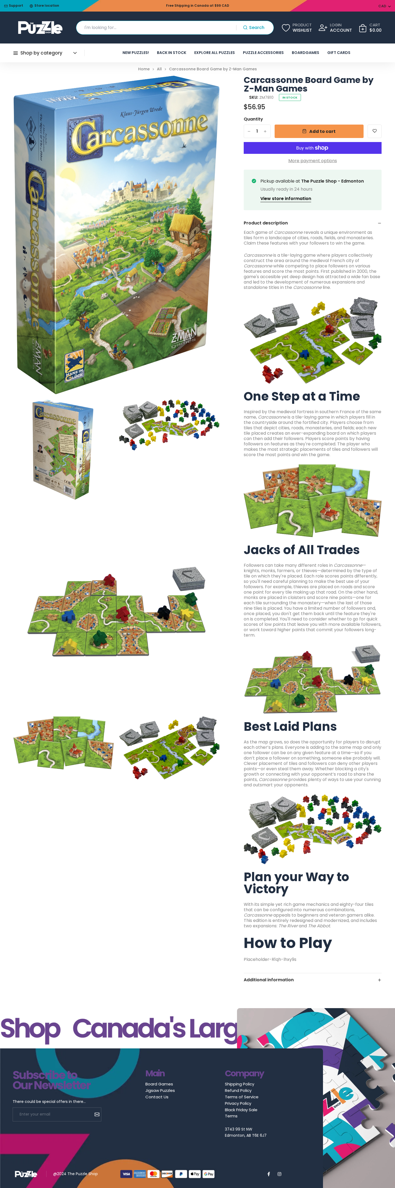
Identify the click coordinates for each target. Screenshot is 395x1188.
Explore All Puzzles (214, 52)
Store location (46, 6)
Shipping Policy (239, 1084)
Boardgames (305, 52)
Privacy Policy (238, 1103)
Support (16, 6)
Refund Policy (238, 1090)
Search (256, 27)
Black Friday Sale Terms (241, 1113)
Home (144, 69)
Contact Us (156, 1097)
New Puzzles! (136, 52)
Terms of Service (241, 1097)
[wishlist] (375, 131)
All (159, 69)
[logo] (40, 27)
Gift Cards (338, 52)
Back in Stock (171, 52)
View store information (285, 198)
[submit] (95, 1114)
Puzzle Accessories (263, 52)
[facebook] (268, 1174)
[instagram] (279, 1174)
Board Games (159, 1084)
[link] (208, 86)
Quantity (253, 119)
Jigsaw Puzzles (160, 1090)
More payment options (312, 161)
